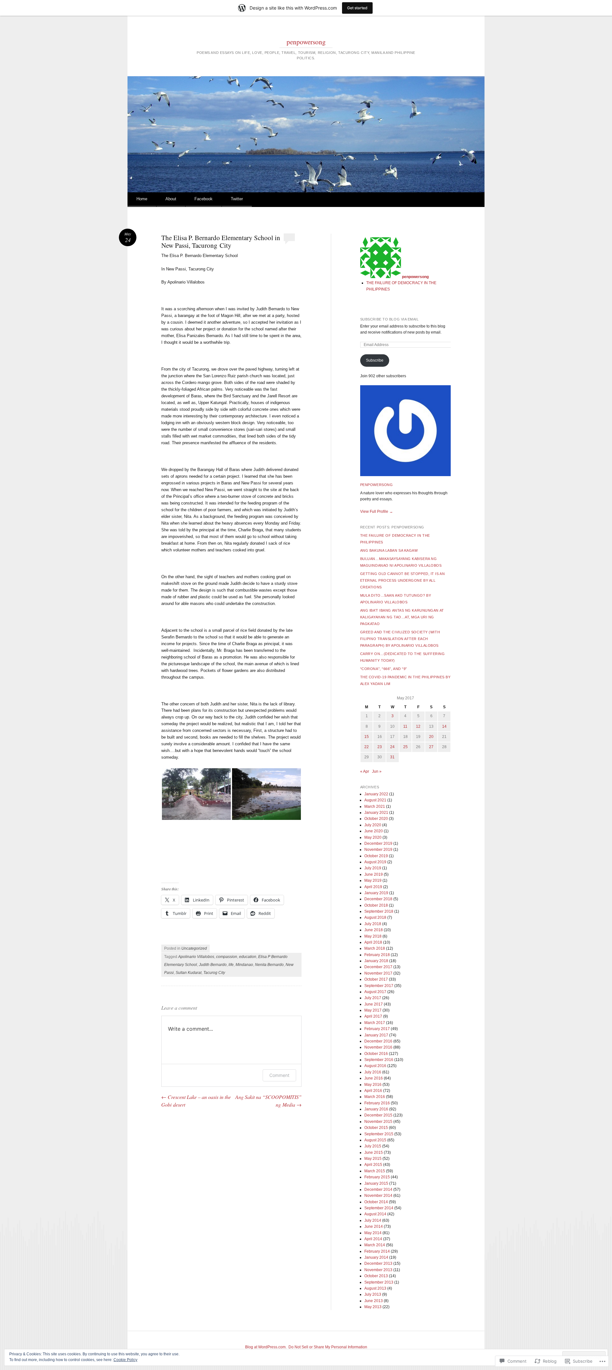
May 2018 (373, 936)
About (170, 198)
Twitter (237, 198)
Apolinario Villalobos (196, 956)
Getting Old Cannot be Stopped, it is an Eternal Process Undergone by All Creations (402, 580)
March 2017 (374, 1022)
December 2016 (378, 1041)
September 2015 (378, 1134)
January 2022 (376, 794)
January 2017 (376, 1035)
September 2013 (378, 1282)
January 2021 (376, 812)
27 (431, 747)
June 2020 (373, 831)
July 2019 (372, 868)
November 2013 (378, 1270)
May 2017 (373, 1010)
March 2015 (374, 1171)
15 (366, 736)
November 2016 (378, 1047)
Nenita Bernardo (269, 964)
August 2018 (375, 917)
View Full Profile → (376, 511)
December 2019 (378, 843)
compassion (226, 956)
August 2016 (375, 1066)
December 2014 (378, 1189)
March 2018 (374, 948)
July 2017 (372, 998)
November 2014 (378, 1195)
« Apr (364, 771)
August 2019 (375, 862)
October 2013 (376, 1276)
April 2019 (373, 887)
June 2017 (373, 1004)
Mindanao (244, 964)
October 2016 (376, 1053)
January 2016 (376, 1109)
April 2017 (373, 1016)
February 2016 (377, 1103)
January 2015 (376, 1183)
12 (418, 726)
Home (141, 198)
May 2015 (373, 1158)
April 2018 (373, 942)
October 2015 (376, 1127)
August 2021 (375, 800)
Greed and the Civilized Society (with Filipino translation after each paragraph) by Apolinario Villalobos (400, 638)
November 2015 (378, 1121)
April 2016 (373, 1090)
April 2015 (373, 1164)
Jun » (377, 771)
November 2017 (378, 973)
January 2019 (376, 893)
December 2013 (378, 1263)
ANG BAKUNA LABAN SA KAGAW (389, 550)
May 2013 (373, 1307)
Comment (279, 1075)
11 (405, 726)
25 (405, 747)
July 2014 (372, 1220)
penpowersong (306, 41)
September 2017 (378, 985)
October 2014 (376, 1202)
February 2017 (377, 1029)
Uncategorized (194, 948)
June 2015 (373, 1152)
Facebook (203, 198)
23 (379, 747)
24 (392, 747)
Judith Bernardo (213, 964)
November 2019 (378, 849)
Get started (357, 7)
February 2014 (377, 1251)
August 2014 (375, 1214)
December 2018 (378, 899)
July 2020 (372, 825)
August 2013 (375, 1288)
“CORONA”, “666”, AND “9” (383, 669)
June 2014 (373, 1226)
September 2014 (378, 1208)
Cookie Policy (125, 1360)
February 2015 (377, 1177)
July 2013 (372, 1294)
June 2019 (373, 874)
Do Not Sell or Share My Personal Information (327, 1347)
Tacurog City (214, 972)
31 (392, 757)
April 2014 (373, 1239)
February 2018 (377, 955)
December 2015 (378, 1115)
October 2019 (376, 856)
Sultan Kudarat (188, 972)
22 (366, 747)
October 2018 (376, 905)
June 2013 (373, 1301)
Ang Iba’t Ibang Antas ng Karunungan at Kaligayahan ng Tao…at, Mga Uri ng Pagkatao (402, 617)
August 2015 (375, 1140)
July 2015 (372, 1146)
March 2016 (374, 1096)
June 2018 (373, 930)
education (247, 956)
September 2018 (378, 911)
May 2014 (373, 1233)
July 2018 (372, 924)
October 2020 (376, 818)
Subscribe (374, 360)
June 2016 (373, 1078)
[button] (196, 794)
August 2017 (375, 992)
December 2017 (378, 967)
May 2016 (373, 1084)
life (231, 964)
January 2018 (376, 961)
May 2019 (373, 880)
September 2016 (378, 1059)
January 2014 (376, 1257)
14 (444, 726)
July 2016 (372, 1072)
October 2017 (376, 979)
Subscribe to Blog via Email (389, 319)
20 (431, 736)
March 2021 (374, 806)
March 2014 (374, 1245)
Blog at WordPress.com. (266, 1347)
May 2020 (373, 837)
